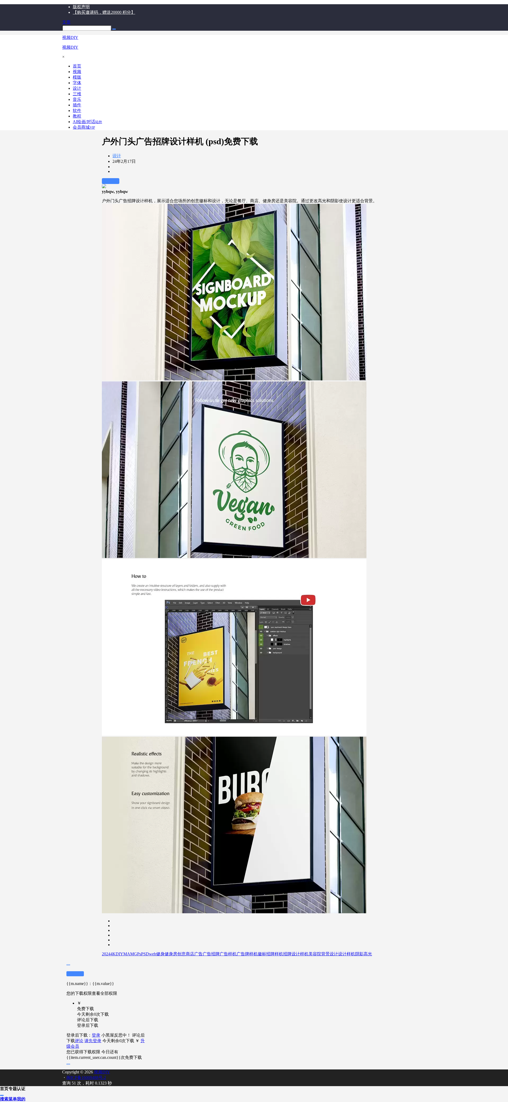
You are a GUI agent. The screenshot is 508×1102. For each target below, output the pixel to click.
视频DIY (101, 1072)
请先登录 (92, 1040)
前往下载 (110, 181)
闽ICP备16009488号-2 (86, 1077)
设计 (116, 156)
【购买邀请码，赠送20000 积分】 (104, 12)
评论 (79, 1040)
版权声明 (81, 7)
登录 (96, 1035)
